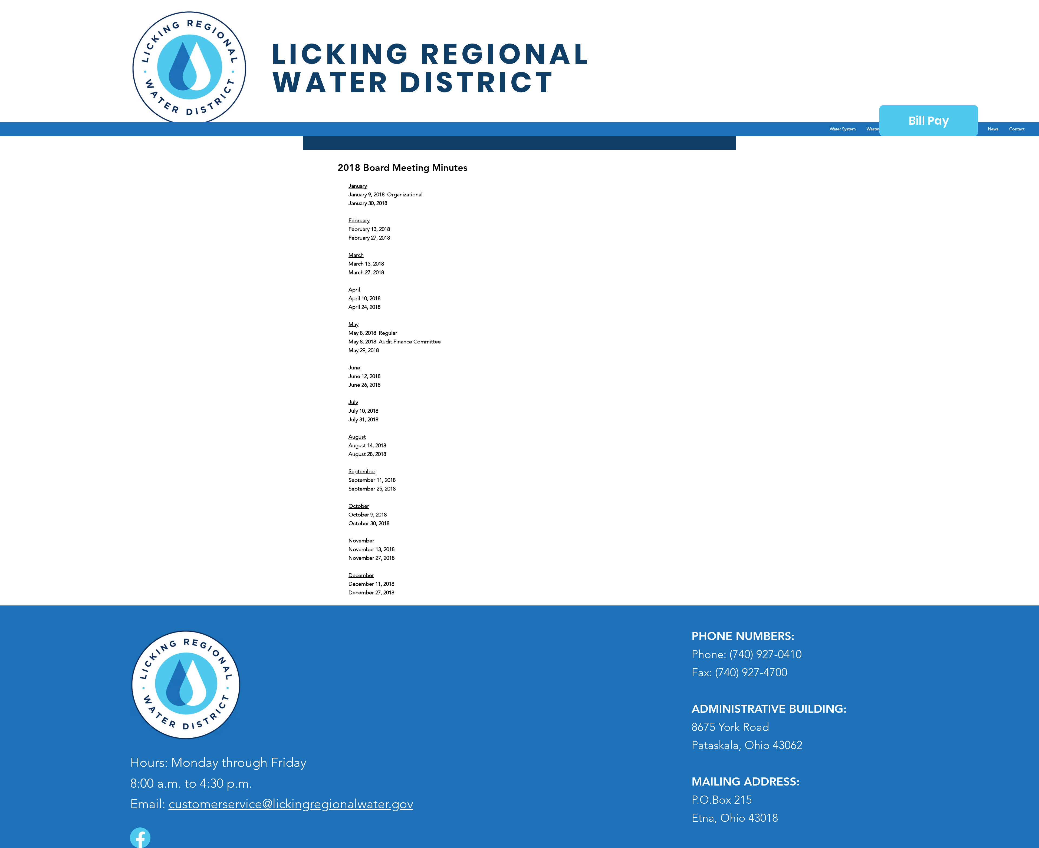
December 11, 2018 (371, 584)
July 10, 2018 (363, 411)
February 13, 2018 (369, 229)
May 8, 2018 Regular (372, 333)
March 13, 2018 (366, 263)
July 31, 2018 (363, 419)
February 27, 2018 (369, 237)
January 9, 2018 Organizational (385, 194)
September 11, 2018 (372, 480)
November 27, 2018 (371, 558)
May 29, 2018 (363, 350)
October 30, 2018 (368, 523)
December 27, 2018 (371, 592)
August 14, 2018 (367, 445)
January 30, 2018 (367, 203)
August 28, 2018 (367, 454)
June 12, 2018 (364, 376)
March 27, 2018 (366, 272)
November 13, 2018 (371, 549)
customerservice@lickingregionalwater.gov (291, 803)
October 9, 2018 (367, 514)
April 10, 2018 (364, 298)
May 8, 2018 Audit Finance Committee (394, 341)
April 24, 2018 (364, 307)
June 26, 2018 (364, 385)
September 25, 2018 (372, 488)
